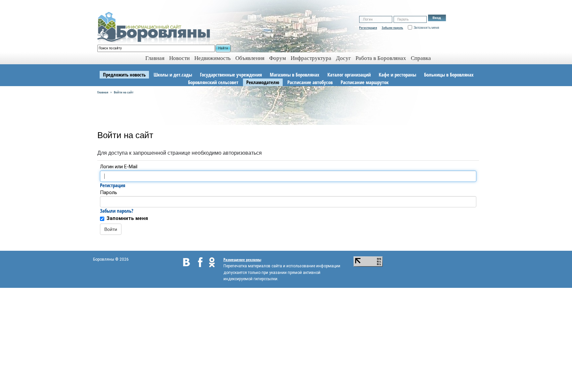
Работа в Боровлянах (381, 58)
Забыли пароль (392, 27)
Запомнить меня (127, 218)
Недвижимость (212, 58)
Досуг (343, 58)
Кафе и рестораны (397, 74)
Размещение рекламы (242, 259)
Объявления (249, 58)
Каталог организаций (349, 74)
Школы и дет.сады (173, 74)
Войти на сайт (123, 92)
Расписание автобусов (310, 82)
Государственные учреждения (231, 74)
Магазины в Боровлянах (294, 74)
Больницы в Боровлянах (449, 74)
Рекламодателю (262, 82)
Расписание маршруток (365, 82)
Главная (102, 92)
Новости (179, 58)
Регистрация (368, 27)
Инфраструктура (311, 58)
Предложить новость (124, 74)
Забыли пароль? (116, 210)
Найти (223, 48)
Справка (421, 58)
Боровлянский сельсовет (213, 82)
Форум (277, 58)
